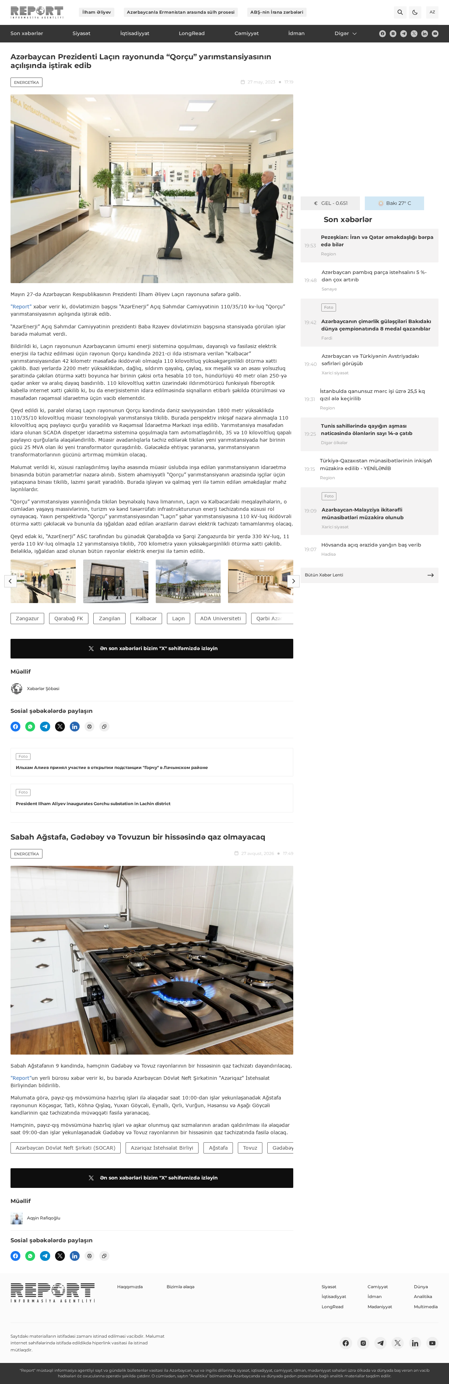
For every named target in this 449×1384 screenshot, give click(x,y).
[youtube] (435, 33)
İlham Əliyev (96, 12)
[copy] (104, 726)
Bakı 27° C (398, 203)
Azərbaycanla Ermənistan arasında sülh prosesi (180, 12)
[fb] (382, 33)
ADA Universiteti (220, 618)
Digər (342, 33)
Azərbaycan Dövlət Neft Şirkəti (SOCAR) (65, 1148)
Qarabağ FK (68, 618)
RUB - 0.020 (334, 203)
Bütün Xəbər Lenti (324, 574)
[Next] (293, 581)
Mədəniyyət (380, 1306)
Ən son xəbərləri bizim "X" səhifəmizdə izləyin (159, 648)
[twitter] (414, 33)
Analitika (423, 1296)
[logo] (37, 12)
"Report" (21, 306)
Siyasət (329, 1286)
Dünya (421, 1286)
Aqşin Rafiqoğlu (43, 1218)
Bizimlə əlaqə (180, 1286)
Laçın (178, 618)
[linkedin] (424, 33)
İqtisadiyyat (334, 1296)
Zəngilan (109, 618)
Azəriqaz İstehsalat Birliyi (162, 1148)
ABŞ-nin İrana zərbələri (276, 12)
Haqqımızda (130, 1286)
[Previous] (10, 581)
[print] (89, 726)
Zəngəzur (27, 618)
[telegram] (403, 33)
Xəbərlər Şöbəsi (43, 688)
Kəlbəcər (146, 618)
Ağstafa (218, 1148)
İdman (375, 1296)
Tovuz (250, 1148)
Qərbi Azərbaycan (278, 618)
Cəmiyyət (378, 1286)
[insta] (393, 33)
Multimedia (426, 1306)
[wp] (30, 726)
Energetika (26, 82)
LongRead (332, 1306)
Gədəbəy (283, 1148)
